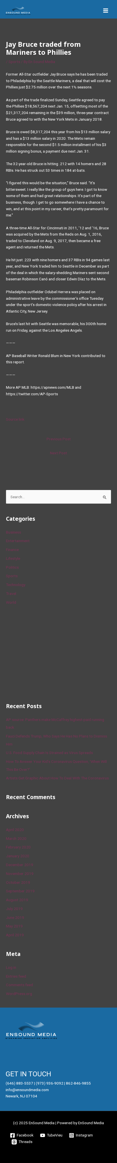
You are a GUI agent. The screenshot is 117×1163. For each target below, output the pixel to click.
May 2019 (14, 926)
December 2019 (19, 864)
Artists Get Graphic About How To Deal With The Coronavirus (57, 778)
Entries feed (16, 976)
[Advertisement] (48, 652)
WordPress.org (19, 993)
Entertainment (18, 540)
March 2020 (16, 838)
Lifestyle (13, 558)
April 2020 (15, 829)
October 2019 (18, 882)
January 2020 (17, 856)
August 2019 (17, 899)
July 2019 (14, 908)
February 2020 (18, 847)
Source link (15, 419)
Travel (11, 593)
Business (13, 532)
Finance (12, 549)
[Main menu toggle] (106, 11)
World (11, 602)
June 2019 (15, 917)
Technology (15, 584)
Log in (11, 967)
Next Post (58, 453)
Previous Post (59, 439)
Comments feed (19, 984)
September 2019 (20, 891)
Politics (12, 567)
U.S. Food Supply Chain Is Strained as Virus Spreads (49, 752)
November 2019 (20, 873)
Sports (14, 61)
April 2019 (15, 935)
